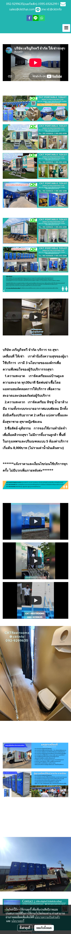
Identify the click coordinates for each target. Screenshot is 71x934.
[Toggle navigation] (66, 28)
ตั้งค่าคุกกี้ (25, 927)
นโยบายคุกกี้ (17, 921)
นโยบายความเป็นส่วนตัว (47, 917)
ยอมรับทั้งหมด (44, 927)
